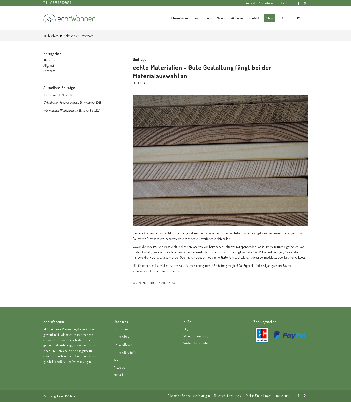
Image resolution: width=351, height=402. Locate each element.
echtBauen (125, 344)
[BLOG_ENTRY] (220, 160)
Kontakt (118, 375)
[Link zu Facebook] (298, 3)
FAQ (185, 329)
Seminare (49, 71)
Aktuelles (49, 60)
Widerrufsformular (196, 343)
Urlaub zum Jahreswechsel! (61, 102)
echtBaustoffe (127, 353)
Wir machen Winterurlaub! (60, 110)
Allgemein (139, 82)
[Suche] (282, 18)
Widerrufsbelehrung (195, 336)
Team (117, 360)
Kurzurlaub (50, 95)
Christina (169, 282)
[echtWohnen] (61, 35)
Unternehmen (122, 329)
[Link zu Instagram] (304, 3)
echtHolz (124, 336)
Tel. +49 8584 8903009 (57, 3)
